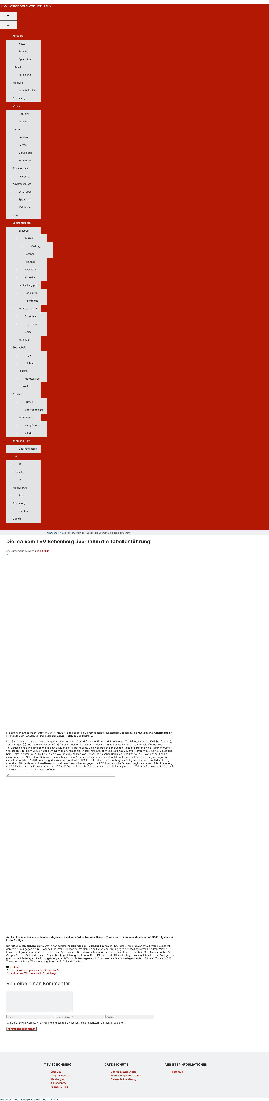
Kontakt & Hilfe (21, 440)
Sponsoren (25, 199)
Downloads (25, 152)
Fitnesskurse (32, 378)
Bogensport (32, 324)
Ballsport (24, 230)
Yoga (28, 355)
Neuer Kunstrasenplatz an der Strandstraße (34, 970)
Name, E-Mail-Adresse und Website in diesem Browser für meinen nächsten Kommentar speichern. (68, 1022)
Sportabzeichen (34, 409)
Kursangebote (58, 1082)
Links (15, 456)
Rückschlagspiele (29, 285)
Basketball (31, 269)
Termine (23, 51)
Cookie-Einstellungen (123, 1071)
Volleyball (30, 277)
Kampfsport (26, 417)
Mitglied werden (59, 1075)
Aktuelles (18, 35)
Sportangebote (21, 222)
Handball (30, 261)
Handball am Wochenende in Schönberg (32, 973)
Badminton (31, 292)
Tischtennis (31, 300)
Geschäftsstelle (28, 448)
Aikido (28, 433)
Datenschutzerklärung (124, 1079)
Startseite (52, 532)
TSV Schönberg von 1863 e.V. (26, 6)
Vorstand (24, 137)
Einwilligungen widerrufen (126, 1075)
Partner (23, 144)
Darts (28, 331)
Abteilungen (57, 1079)
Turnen (29, 402)
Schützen (30, 316)
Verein (16, 105)
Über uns (24, 113)
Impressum (177, 1071)
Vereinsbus (25, 191)
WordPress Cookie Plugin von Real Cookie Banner (29, 1099)
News (22, 43)
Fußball (29, 238)
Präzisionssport (28, 308)
